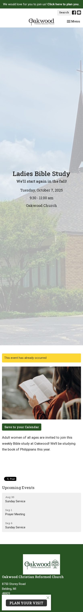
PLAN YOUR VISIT (26, 602)
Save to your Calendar (21, 427)
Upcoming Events (18, 487)
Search (64, 12)
